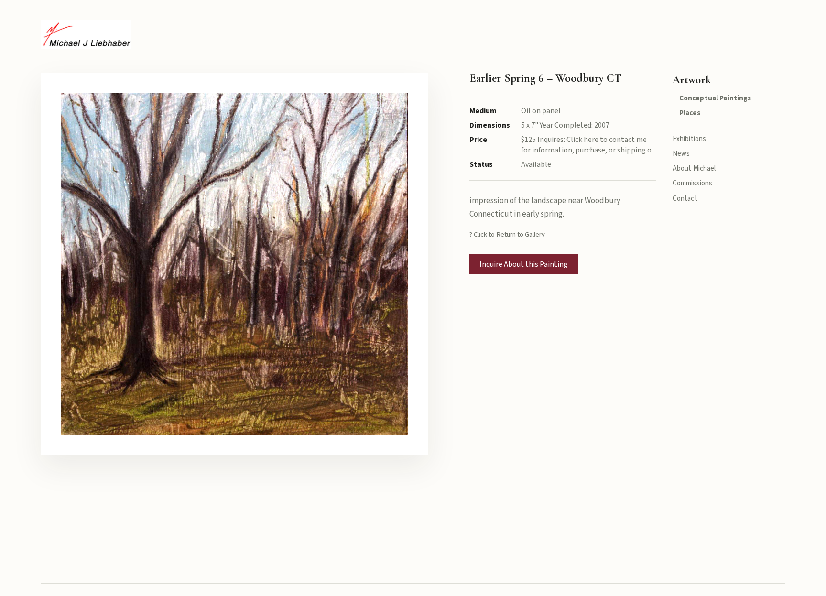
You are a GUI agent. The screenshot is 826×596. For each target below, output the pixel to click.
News (681, 154)
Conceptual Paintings (715, 98)
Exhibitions (689, 139)
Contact (685, 199)
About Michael (694, 168)
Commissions (693, 183)
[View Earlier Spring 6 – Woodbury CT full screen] (234, 264)
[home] (86, 34)
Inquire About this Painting (523, 264)
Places (690, 113)
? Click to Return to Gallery (507, 234)
